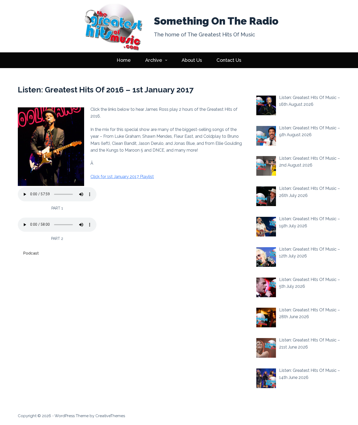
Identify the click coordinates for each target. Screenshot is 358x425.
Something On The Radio (216, 21)
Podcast (31, 253)
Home (124, 60)
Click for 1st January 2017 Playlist (122, 176)
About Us (192, 60)
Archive (153, 60)
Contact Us (228, 60)
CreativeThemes (110, 415)
